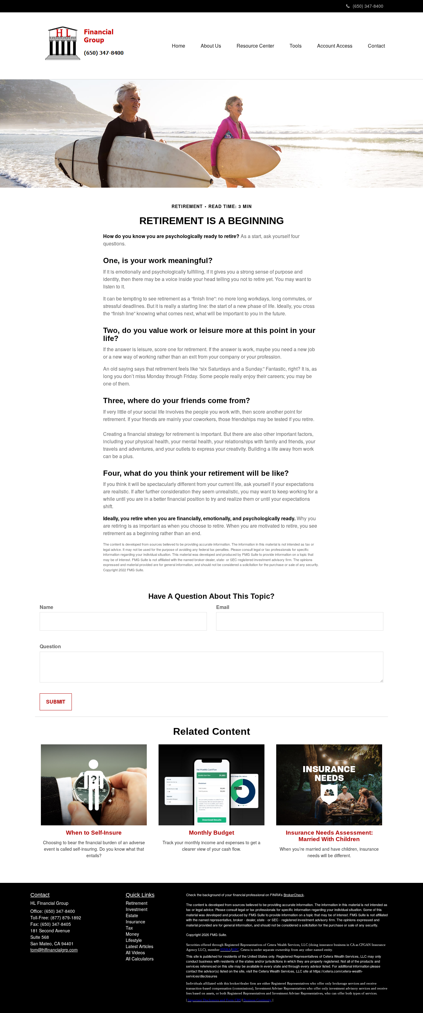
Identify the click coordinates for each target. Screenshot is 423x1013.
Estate (132, 915)
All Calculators (140, 959)
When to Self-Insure (94, 832)
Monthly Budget (211, 832)
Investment (136, 909)
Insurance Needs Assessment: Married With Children (329, 835)
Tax (129, 928)
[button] (211, 46)
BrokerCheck (294, 894)
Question (50, 646)
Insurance (135, 921)
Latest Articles (139, 946)
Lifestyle (134, 940)
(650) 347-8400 (368, 6)
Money (132, 934)
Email (222, 607)
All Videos (135, 952)
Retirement (136, 903)
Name (46, 607)
